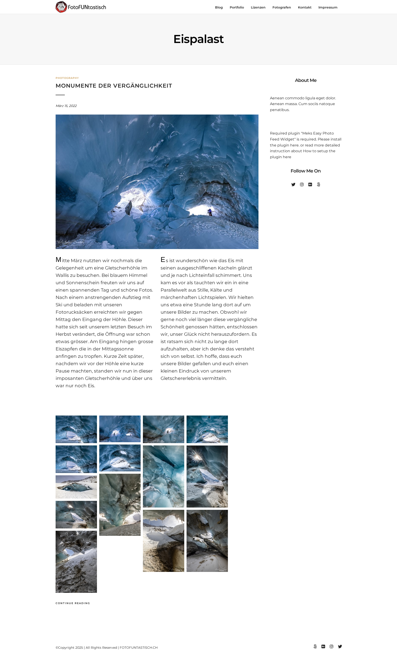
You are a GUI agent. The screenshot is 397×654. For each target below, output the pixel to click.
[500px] (318, 185)
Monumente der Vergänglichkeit (114, 85)
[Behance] (310, 185)
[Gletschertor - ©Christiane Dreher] (76, 442)
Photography (67, 78)
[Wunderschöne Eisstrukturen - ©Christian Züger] (163, 506)
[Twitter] (293, 185)
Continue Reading (73, 603)
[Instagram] (302, 185)
